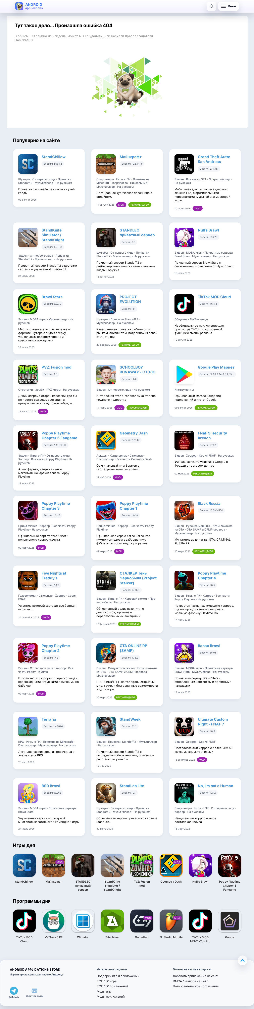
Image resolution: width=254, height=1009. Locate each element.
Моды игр (104, 991)
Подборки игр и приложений (118, 976)
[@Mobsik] (14, 991)
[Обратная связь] (34, 991)
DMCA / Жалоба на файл (190, 981)
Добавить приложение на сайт (195, 976)
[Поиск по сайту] (211, 6)
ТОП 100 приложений (113, 986)
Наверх (242, 960)
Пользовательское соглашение (196, 986)
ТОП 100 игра (106, 981)
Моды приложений (111, 996)
